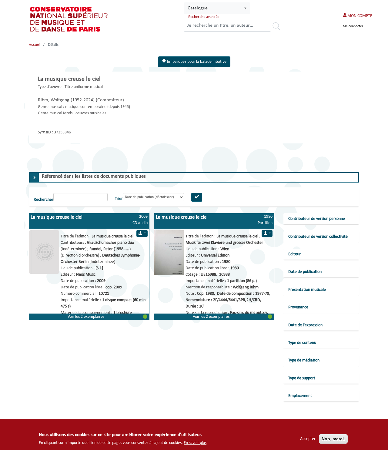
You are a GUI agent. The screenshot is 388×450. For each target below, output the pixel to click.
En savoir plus (195, 443)
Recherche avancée (203, 17)
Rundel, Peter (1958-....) (110, 249)
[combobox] (217, 8)
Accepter (308, 439)
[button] (89, 317)
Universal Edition (215, 255)
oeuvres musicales (90, 113)
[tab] (194, 177)
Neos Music (85, 274)
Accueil (35, 45)
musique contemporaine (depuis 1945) (97, 107)
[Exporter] (141, 233)
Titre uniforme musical (84, 87)
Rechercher (279, 27)
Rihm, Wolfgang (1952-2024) (67, 100)
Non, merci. (333, 438)
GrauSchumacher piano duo (110, 242)
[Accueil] (69, 19)
